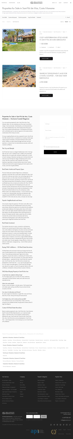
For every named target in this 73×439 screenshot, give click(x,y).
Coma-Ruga (61, 340)
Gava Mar (5, 350)
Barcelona (5, 340)
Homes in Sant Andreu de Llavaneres (62, 396)
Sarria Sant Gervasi (31, 342)
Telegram (21, 394)
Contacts (21, 396)
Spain (64, 31)
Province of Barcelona (17, 340)
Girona (36, 347)
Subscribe (44, 416)
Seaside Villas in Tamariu (60, 394)
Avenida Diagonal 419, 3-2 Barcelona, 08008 (66, 413)
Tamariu (54, 347)
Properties (4, 2)
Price (70, 21)
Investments (12, 2)
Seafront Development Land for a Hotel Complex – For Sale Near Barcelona (53, 75)
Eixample (9, 342)
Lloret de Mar (46, 340)
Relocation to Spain (5, 394)
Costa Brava (10, 340)
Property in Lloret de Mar (60, 401)
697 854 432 (66, 417)
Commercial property (12, 17)
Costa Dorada (32, 340)
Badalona (25, 342)
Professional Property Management (8, 387)
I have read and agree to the (52, 146)
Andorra (44, 342)
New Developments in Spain (43, 394)
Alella (67, 347)
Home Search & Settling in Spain (8, 396)
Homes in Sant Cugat (59, 387)
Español (60, 429)
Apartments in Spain (41, 385)
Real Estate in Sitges (59, 391)
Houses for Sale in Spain (42, 387)
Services (21, 382)
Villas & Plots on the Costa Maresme (44, 401)
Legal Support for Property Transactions (9, 391)
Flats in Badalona (58, 389)
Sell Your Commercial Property (8, 401)
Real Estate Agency (41, 380)
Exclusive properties (22, 17)
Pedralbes (14, 342)
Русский (69, 429)
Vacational (39, 17)
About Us (54, 2)
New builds (4, 17)
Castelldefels (10, 350)
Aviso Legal (54, 433)
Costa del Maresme (47, 31)
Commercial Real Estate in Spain (8, 382)
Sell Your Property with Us (7, 398)
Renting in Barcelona (6, 385)
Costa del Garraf (25, 340)
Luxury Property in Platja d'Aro (60, 398)
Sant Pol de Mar (57, 31)
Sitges (65, 340)
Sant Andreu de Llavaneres (27, 350)
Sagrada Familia (39, 342)
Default (66, 21)
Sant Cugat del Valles (54, 340)
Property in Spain (41, 382)
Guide (18, 2)
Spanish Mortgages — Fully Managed (9, 389)
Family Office (22, 385)
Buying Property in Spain (6, 380)
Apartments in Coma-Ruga (60, 385)
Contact (66, 2)
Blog (60, 2)
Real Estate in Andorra (42, 391)
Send (55, 152)
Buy (40, 31)
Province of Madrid (20, 361)
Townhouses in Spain (41, 389)
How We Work (23, 389)
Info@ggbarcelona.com (66, 420)
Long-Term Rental (31, 17)
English (64, 429)
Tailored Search (23, 387)
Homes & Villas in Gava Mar (60, 382)
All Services (4, 403)
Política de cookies (61, 433)
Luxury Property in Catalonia (43, 398)
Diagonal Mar (19, 342)
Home (3, 21)
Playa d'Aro (5, 342)
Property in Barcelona (59, 380)
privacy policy (57, 146)
